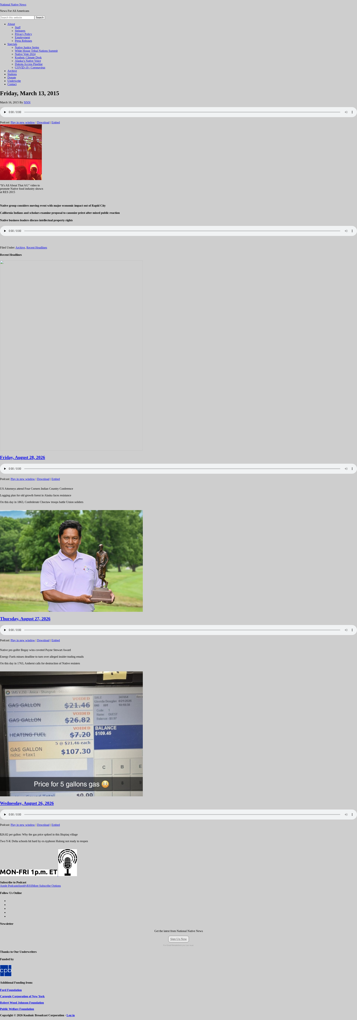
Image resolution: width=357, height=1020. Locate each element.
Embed (56, 122)
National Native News (13, 4)
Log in (71, 1015)
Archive (20, 247)
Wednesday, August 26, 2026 (27, 803)
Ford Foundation (11, 990)
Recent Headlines (36, 247)
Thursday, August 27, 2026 (25, 618)
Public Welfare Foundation (17, 1009)
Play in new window (23, 122)
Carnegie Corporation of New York (22, 996)
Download (43, 122)
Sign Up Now (178, 939)
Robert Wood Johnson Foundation (22, 1002)
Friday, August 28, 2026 (22, 457)
